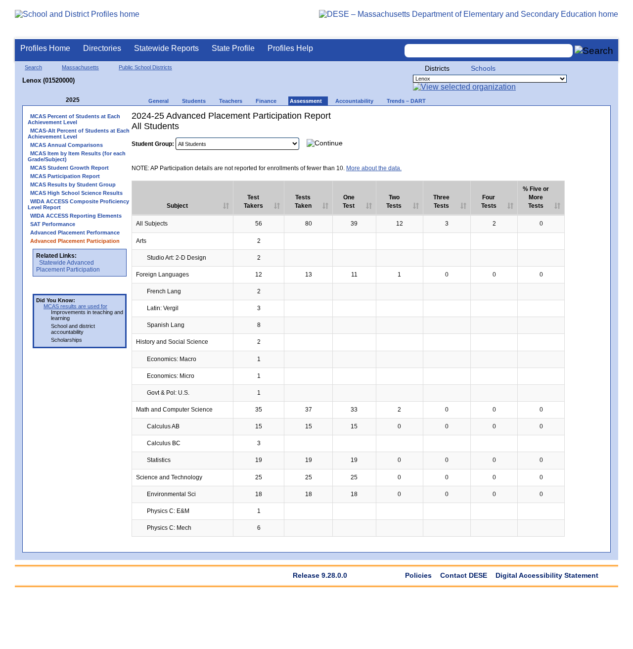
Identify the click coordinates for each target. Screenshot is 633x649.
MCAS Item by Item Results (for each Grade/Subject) (77, 156)
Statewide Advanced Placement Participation (68, 266)
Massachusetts (80, 67)
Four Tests (489, 201)
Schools (483, 68)
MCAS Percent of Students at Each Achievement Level (74, 119)
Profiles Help (290, 48)
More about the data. (374, 168)
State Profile (233, 48)
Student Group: (153, 143)
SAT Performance (52, 224)
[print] (543, 142)
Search (33, 67)
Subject (177, 205)
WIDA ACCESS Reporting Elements (76, 216)
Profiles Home (45, 48)
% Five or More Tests (536, 197)
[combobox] (489, 50)
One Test (349, 201)
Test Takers (253, 201)
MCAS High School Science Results (76, 193)
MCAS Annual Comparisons (66, 145)
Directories (102, 48)
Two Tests (394, 201)
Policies (418, 575)
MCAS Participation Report (65, 176)
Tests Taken (303, 201)
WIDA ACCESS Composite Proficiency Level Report (78, 204)
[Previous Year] (59, 100)
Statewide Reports (166, 48)
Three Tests (441, 201)
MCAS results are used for (75, 306)
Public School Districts (145, 67)
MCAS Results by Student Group (73, 184)
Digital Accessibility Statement (547, 575)
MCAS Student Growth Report (69, 168)
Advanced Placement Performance (75, 232)
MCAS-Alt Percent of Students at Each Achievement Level (79, 133)
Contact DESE (463, 575)
